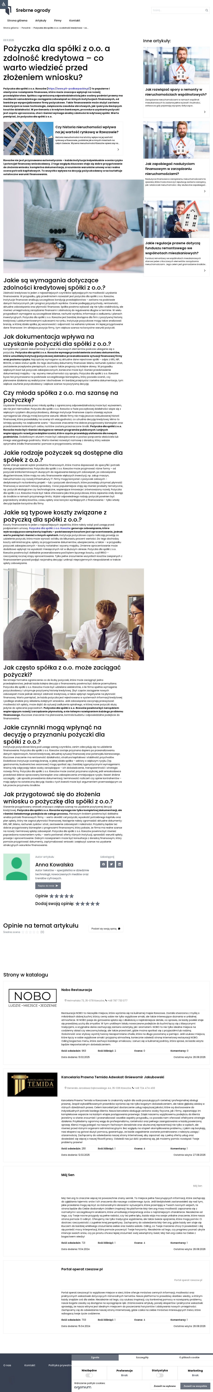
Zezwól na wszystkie (195, 1386)
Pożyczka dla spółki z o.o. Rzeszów (50, 528)
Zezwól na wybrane (165, 1386)
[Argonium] (82, 1388)
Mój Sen (67, 1175)
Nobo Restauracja (76, 989)
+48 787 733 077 (117, 1000)
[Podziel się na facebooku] (103, 864)
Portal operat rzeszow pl (82, 1269)
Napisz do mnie (46, 885)
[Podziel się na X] (111, 864)
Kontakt (74, 20)
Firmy (57, 20)
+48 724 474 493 (144, 1088)
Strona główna (17, 20)
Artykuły (40, 20)
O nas (7, 1365)
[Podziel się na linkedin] (119, 864)
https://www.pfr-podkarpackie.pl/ (69, 88)
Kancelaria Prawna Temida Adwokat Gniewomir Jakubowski (112, 1077)
